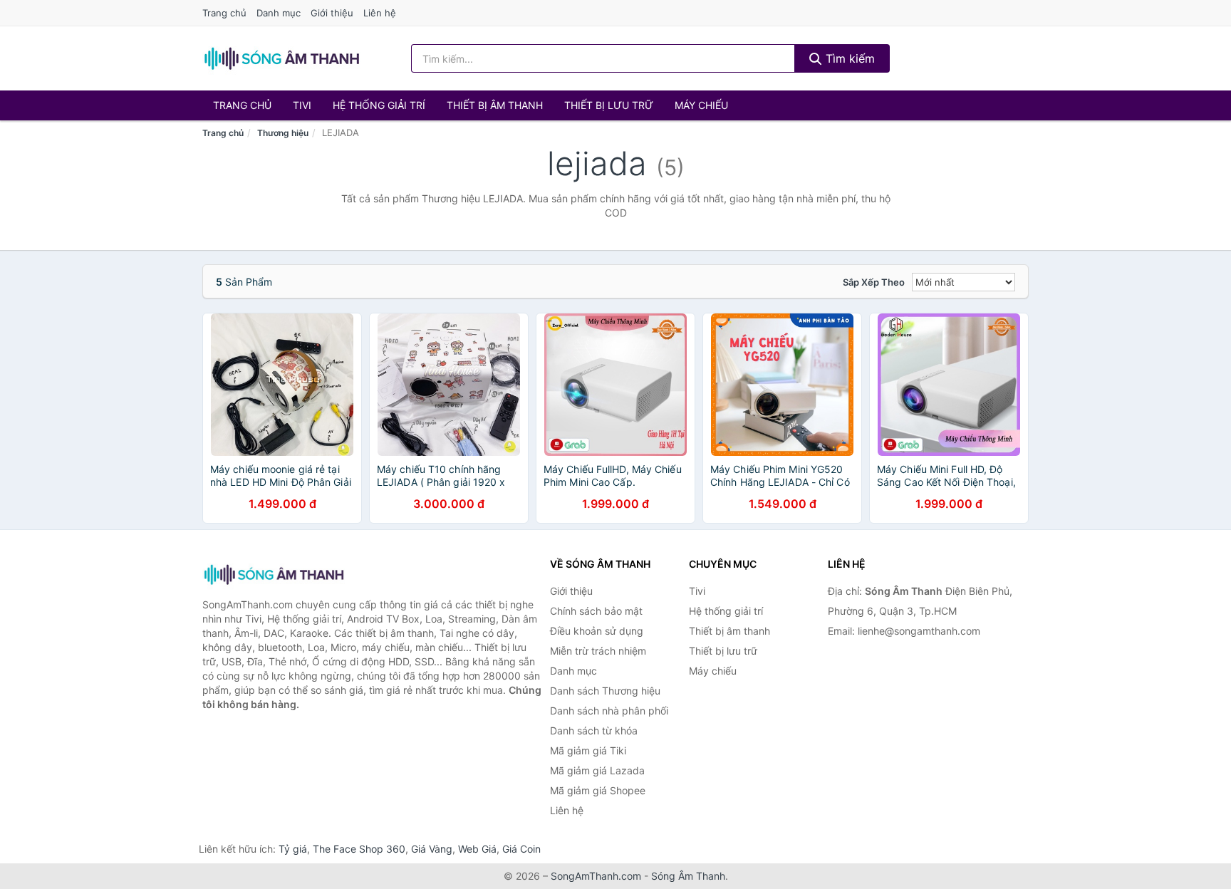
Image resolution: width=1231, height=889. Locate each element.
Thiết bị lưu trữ (608, 105)
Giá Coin (521, 849)
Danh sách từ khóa (594, 730)
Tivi (302, 105)
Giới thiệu (332, 13)
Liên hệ (379, 13)
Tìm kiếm (848, 58)
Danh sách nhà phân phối (609, 711)
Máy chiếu (701, 105)
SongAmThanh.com (596, 876)
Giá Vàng (431, 849)
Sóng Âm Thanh (688, 876)
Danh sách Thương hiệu (605, 691)
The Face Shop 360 (359, 849)
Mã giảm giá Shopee (597, 790)
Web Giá (477, 849)
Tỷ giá (293, 849)
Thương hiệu (282, 133)
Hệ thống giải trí (379, 105)
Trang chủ (224, 13)
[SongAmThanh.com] (281, 58)
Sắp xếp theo (874, 282)
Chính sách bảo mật (596, 611)
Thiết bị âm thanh (495, 105)
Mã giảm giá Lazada (597, 770)
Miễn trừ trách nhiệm (598, 651)
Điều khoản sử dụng (596, 631)
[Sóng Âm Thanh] (273, 574)
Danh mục (278, 13)
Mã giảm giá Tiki (588, 750)
